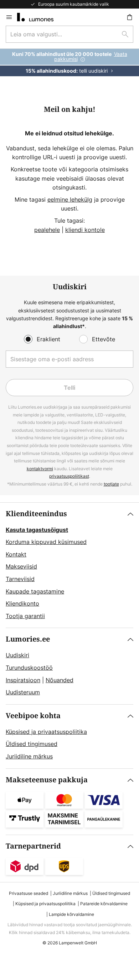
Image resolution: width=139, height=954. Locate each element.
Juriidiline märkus (29, 756)
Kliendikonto (22, 603)
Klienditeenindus (36, 514)
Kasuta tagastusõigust (37, 529)
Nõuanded (59, 680)
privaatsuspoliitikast (69, 476)
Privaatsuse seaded (28, 893)
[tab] (69, 565)
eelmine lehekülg (69, 199)
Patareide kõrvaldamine (104, 904)
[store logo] (39, 17)
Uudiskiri (17, 655)
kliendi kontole (85, 230)
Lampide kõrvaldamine (71, 914)
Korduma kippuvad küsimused (46, 542)
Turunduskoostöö (29, 668)
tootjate (111, 484)
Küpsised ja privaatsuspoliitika (46, 732)
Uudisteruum (23, 692)
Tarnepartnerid (33, 846)
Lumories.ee (28, 639)
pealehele (47, 230)
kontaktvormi (40, 469)
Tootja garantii (25, 616)
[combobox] (69, 34)
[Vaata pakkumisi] (69, 62)
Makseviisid (21, 566)
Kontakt (16, 554)
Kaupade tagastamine (35, 591)
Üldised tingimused (31, 744)
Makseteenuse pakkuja (47, 780)
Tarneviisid (20, 579)
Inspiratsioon (23, 680)
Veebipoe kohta (33, 716)
